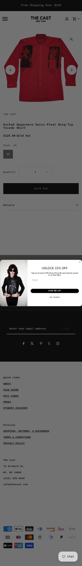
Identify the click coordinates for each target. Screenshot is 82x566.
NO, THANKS (55, 297)
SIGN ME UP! (54, 291)
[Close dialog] (80, 262)
